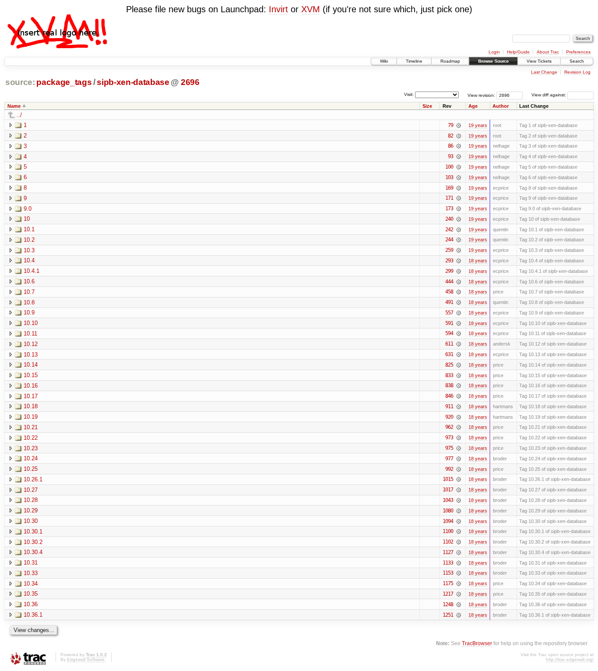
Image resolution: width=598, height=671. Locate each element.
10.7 (29, 292)
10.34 (31, 583)
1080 (448, 511)
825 (449, 365)
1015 (448, 479)
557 (449, 313)
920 (449, 417)
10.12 (31, 344)
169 (449, 188)
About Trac (548, 51)
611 (449, 344)
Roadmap (450, 61)
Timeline (414, 61)
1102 (448, 542)
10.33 (31, 573)
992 (449, 469)
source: (20, 82)
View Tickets (539, 61)
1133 (448, 563)
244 (449, 240)
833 (449, 375)
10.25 (31, 469)
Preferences (578, 51)
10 (27, 218)
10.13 (31, 354)
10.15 (31, 375)
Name (14, 106)
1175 (448, 583)
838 (449, 385)
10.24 (31, 458)
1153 (448, 573)
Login (494, 51)
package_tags (63, 82)
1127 (448, 552)
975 (449, 448)
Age (473, 106)
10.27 (31, 490)
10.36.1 (33, 614)
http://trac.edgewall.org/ (570, 659)
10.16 (31, 385)
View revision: (481, 94)
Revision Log (577, 72)
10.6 (29, 281)
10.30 (31, 521)
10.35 (31, 593)
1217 (448, 594)
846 (449, 396)
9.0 (28, 208)
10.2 (29, 240)
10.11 (30, 333)
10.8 (29, 302)
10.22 (31, 437)
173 (449, 208)
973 (449, 437)
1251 (448, 615)
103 (449, 177)
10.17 (31, 396)
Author (500, 106)
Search (577, 61)
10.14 (31, 364)
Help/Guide (518, 51)
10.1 (29, 229)
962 (449, 427)
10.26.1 (33, 479)
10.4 (29, 260)
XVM (310, 9)
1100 (448, 531)
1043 (448, 500)
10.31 (31, 562)
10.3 (29, 250)
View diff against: (549, 94)
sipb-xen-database (133, 82)
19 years (477, 125)
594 (449, 333)
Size (427, 106)
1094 (448, 521)
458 (449, 292)
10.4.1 (31, 271)
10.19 (31, 416)
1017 (448, 490)
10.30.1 (33, 531)
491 (449, 302)
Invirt (278, 9)
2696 (190, 82)
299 (449, 271)
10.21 (31, 427)
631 (449, 354)
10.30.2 (33, 542)
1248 (448, 604)
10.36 (31, 604)
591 (449, 323)
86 (450, 146)
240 (449, 219)
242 (449, 229)
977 (449, 459)
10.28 (31, 500)
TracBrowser (477, 643)
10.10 (31, 323)
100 (449, 167)
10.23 (31, 448)
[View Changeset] (458, 125)
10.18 (31, 406)
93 (450, 156)
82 (450, 136)
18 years (477, 260)
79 (450, 125)
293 (449, 261)
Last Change (544, 72)
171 (449, 198)
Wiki (384, 61)
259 (449, 250)
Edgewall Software (86, 659)
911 (449, 406)
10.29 (31, 510)
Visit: (409, 94)
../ (19, 115)
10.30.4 (33, 552)
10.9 (29, 312)
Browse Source (493, 61)
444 (449, 282)
